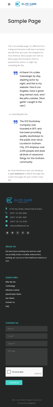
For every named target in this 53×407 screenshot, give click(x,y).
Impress (32, 403)
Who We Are (11, 282)
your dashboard (17, 173)
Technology (10, 286)
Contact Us (10, 302)
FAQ (7, 306)
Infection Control (12, 290)
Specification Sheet (13, 294)
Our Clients (10, 298)
